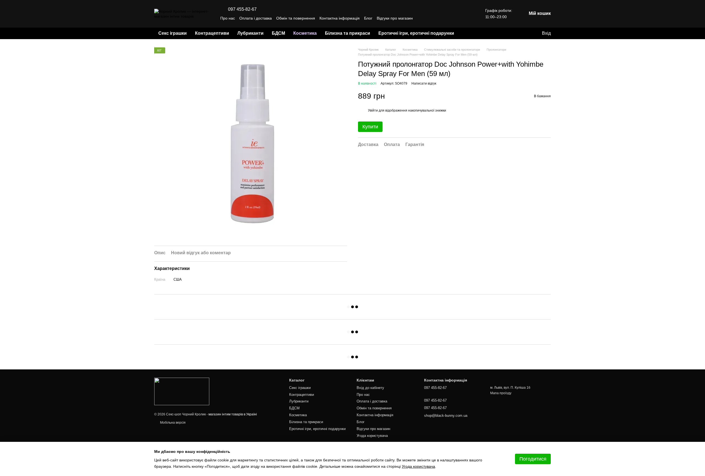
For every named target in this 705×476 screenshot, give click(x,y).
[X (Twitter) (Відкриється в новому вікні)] (465, 18)
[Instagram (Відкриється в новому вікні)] (445, 18)
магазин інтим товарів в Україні (232, 414)
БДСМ (278, 33)
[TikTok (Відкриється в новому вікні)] (452, 18)
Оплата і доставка (255, 18)
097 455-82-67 (242, 9)
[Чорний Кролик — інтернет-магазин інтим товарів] (181, 391)
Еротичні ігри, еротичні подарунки (416, 33)
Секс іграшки (172, 33)
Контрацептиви (212, 33)
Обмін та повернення (295, 18)
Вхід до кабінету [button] (370, 388)
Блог (368, 18)
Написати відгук (423, 83)
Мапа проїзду (500, 393)
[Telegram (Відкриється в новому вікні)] (459, 18)
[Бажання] (526, 33)
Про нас (227, 18)
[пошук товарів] (468, 33)
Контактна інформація (339, 18)
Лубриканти (250, 33)
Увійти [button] (373, 110)
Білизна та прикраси (347, 33)
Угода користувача (372, 436)
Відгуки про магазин (395, 18)
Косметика (305, 33)
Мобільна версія (172, 422)
